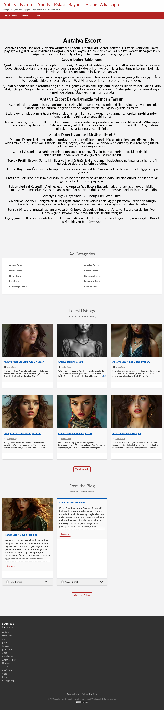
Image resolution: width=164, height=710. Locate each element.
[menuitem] (10, 15)
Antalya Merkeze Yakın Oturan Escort (24, 362)
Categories (25, 16)
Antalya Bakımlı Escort (70, 362)
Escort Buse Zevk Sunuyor (126, 433)
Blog (38, 16)
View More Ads (82, 469)
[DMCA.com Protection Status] (82, 702)
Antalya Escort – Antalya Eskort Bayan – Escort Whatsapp (61, 4)
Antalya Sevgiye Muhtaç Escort (75, 433)
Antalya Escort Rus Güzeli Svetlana (131, 362)
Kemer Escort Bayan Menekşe (21, 535)
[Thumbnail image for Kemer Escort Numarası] (82, 498)
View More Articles (82, 595)
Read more (11, 567)
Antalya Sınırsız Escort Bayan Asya (22, 433)
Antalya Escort (10, 16)
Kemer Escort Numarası (72, 503)
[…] (104, 376)
